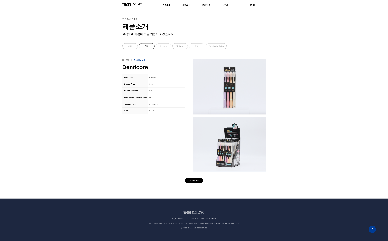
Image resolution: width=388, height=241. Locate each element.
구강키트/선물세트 (216, 46)
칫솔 (147, 46)
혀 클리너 (180, 46)
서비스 (225, 5)
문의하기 (193, 181)
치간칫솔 (163, 46)
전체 (130, 46)
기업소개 (166, 5)
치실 (197, 46)
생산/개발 (206, 5)
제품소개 (186, 5)
